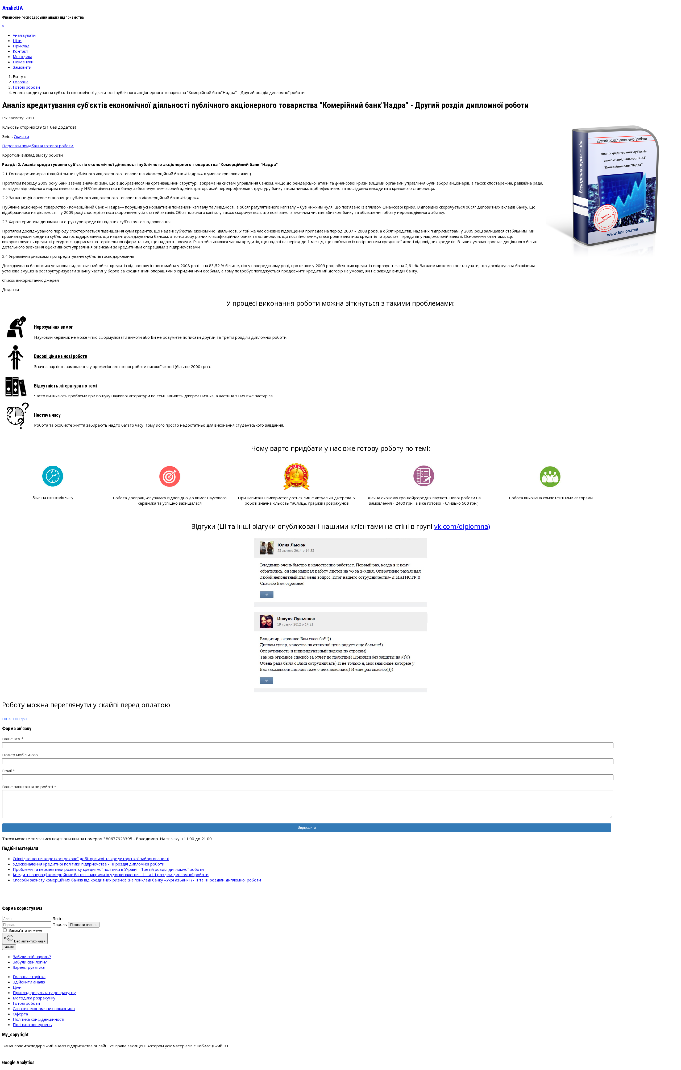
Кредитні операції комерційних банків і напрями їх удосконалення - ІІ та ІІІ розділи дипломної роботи (111, 874)
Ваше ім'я (12, 738)
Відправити (307, 828)
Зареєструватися (29, 967)
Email (8, 770)
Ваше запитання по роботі (29, 786)
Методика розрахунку (34, 997)
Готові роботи (26, 1003)
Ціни (17, 40)
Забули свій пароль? (32, 956)
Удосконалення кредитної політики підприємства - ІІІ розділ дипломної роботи (88, 864)
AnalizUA (12, 8)
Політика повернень (32, 1024)
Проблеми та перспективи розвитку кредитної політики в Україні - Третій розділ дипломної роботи (108, 869)
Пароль (59, 924)
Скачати (21, 136)
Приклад (21, 45)
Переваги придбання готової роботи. (38, 145)
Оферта (20, 1013)
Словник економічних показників (44, 1008)
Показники (23, 61)
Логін (57, 918)
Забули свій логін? (30, 962)
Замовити (22, 67)
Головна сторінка (29, 976)
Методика (22, 56)
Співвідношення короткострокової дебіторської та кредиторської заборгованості (91, 858)
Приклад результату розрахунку (44, 992)
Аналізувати (24, 35)
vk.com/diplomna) (462, 526)
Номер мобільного (20, 754)
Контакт (20, 51)
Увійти (9, 947)
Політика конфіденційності (38, 1019)
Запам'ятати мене (26, 930)
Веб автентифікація (29, 941)
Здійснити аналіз (29, 982)
